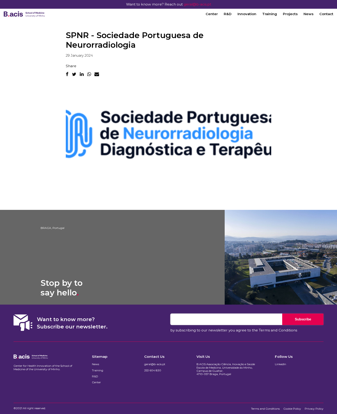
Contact (326, 14)
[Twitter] (74, 74)
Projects (290, 14)
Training (269, 14)
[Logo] (24, 14)
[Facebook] (67, 74)
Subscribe (303, 319)
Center (212, 14)
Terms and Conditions (278, 330)
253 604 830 (152, 370)
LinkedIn (280, 364)
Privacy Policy (314, 408)
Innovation (247, 14)
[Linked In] (82, 74)
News (308, 14)
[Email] (96, 74)
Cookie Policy (292, 408)
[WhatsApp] (89, 74)
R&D (228, 14)
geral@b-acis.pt (197, 4)
